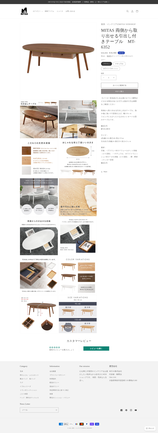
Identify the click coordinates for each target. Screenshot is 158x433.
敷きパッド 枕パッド (28, 379)
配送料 (109, 56)
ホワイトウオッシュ (110, 68)
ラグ (21, 382)
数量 (102, 73)
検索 (51, 394)
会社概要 (53, 371)
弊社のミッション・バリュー (60, 397)
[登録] (56, 410)
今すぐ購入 (119, 91)
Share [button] (105, 171)
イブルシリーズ (25, 386)
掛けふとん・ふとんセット (29, 375)
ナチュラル (119, 64)
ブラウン (106, 64)
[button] (37, 11)
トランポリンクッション (28, 390)
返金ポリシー (54, 386)
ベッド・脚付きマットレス (29, 397)
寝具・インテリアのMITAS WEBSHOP (82, 428)
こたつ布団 (24, 394)
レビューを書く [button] (96, 348)
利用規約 (53, 379)
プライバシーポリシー (57, 375)
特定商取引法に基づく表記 (59, 390)
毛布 (21, 371)
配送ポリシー (54, 382)
